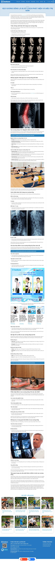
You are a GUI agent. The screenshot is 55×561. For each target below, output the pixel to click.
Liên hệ (41, 1)
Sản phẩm (28, 1)
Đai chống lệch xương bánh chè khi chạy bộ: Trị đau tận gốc (34, 511)
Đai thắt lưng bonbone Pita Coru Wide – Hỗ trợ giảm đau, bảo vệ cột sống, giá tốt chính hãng (40, 318)
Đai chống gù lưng (14, 303)
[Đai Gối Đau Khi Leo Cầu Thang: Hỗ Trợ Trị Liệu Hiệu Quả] (8, 503)
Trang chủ (18, 1)
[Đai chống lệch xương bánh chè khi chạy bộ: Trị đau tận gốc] (34, 503)
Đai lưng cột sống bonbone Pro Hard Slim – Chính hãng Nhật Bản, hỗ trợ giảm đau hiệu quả (23, 318)
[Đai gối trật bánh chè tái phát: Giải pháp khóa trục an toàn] (47, 503)
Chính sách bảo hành (46, 546)
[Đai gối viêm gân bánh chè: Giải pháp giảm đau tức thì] (47, 522)
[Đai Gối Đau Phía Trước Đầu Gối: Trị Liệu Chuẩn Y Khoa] (21, 503)
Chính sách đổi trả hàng (47, 543)
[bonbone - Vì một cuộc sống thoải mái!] (6, 1)
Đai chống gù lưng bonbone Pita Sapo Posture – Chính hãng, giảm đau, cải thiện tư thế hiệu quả (14, 318)
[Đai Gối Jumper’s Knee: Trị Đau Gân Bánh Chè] (8, 522)
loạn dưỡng (32, 93)
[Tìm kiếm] (44, 2)
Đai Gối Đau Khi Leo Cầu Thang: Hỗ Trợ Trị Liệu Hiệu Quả (7, 511)
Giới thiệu (23, 1)
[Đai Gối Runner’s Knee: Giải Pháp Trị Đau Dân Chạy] (21, 522)
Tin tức (37, 1)
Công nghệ (33, 1)
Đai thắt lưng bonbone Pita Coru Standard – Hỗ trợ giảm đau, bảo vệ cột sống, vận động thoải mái (32, 318)
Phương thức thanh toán (47, 544)
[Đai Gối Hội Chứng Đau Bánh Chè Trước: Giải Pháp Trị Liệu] (34, 522)
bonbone (18, 303)
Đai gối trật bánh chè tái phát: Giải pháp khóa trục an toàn (47, 511)
